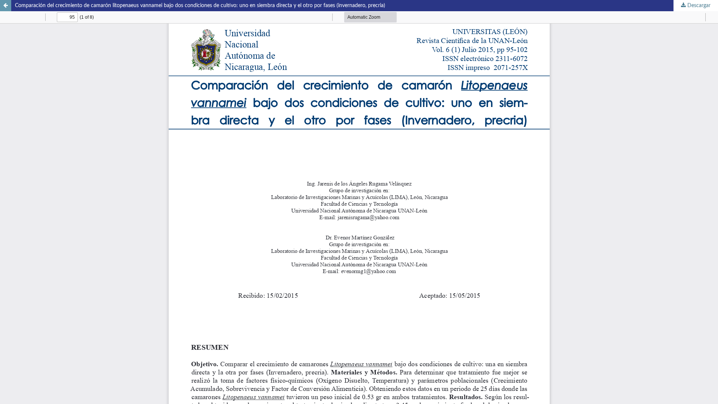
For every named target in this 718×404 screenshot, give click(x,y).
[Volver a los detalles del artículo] (5, 5)
